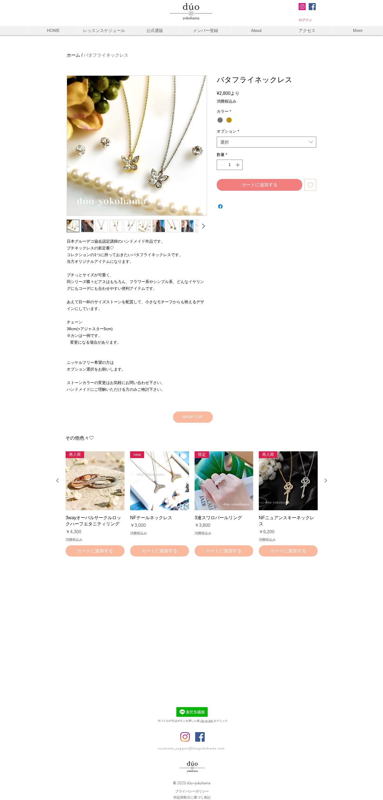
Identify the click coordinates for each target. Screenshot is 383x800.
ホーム (73, 55)
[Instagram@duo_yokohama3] (302, 6)
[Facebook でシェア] (220, 206)
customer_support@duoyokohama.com (191, 748)
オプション (228, 131)
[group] (191, 504)
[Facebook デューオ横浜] (200, 737)
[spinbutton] (230, 165)
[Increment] (238, 165)
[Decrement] (221, 165)
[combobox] (266, 142)
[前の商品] (57, 480)
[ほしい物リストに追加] (310, 185)
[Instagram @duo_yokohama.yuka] (185, 737)
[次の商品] (325, 480)
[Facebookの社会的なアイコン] (312, 6)
